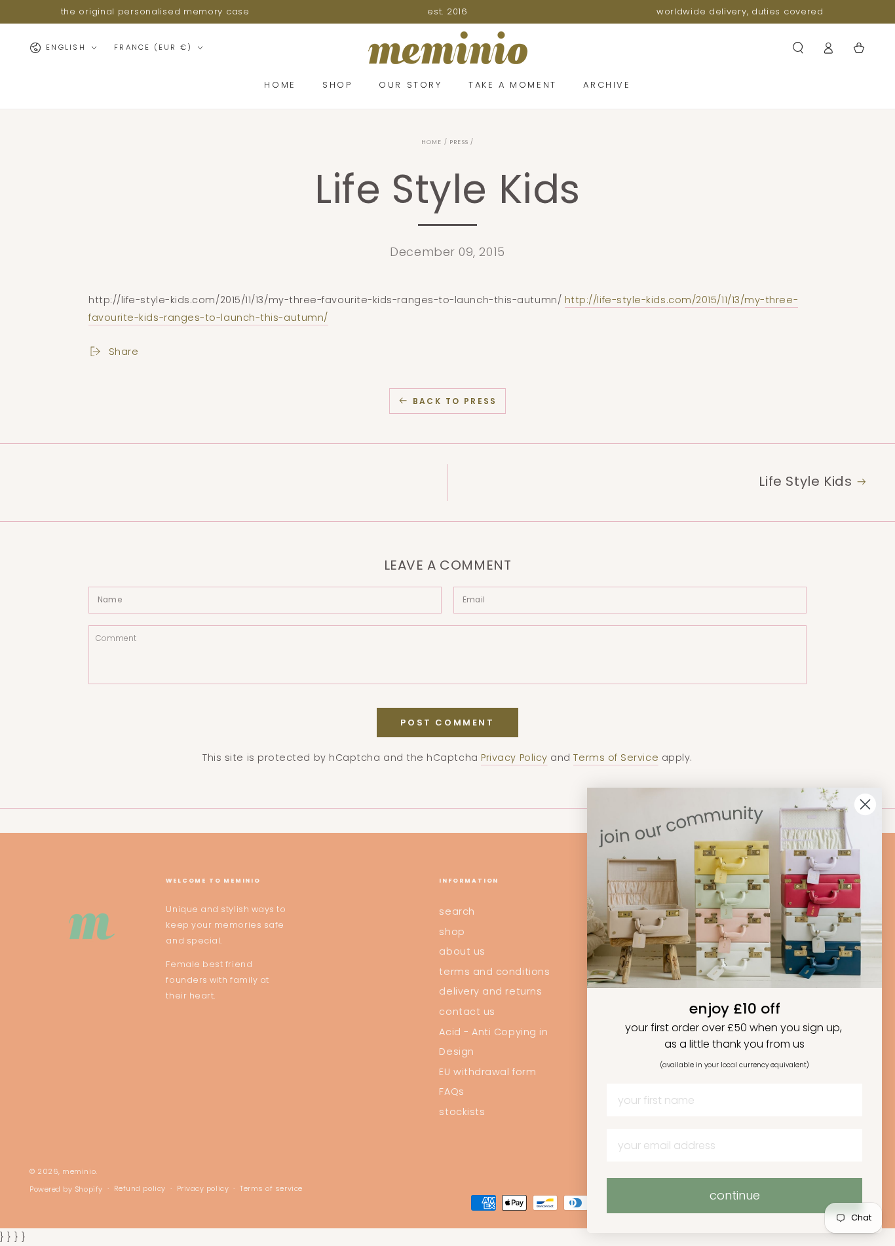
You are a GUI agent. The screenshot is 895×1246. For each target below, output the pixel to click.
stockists (462, 1111)
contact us (467, 1011)
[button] (797, 48)
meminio (79, 1172)
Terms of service (271, 1189)
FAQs (451, 1091)
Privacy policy (203, 1189)
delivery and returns (490, 991)
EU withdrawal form (487, 1071)
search (456, 911)
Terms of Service (615, 757)
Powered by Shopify (66, 1189)
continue (735, 1195)
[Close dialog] (865, 804)
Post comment (447, 722)
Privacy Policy (514, 757)
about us (462, 951)
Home (431, 142)
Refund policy (140, 1189)
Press (458, 142)
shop (452, 931)
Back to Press (455, 401)
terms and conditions (494, 971)
